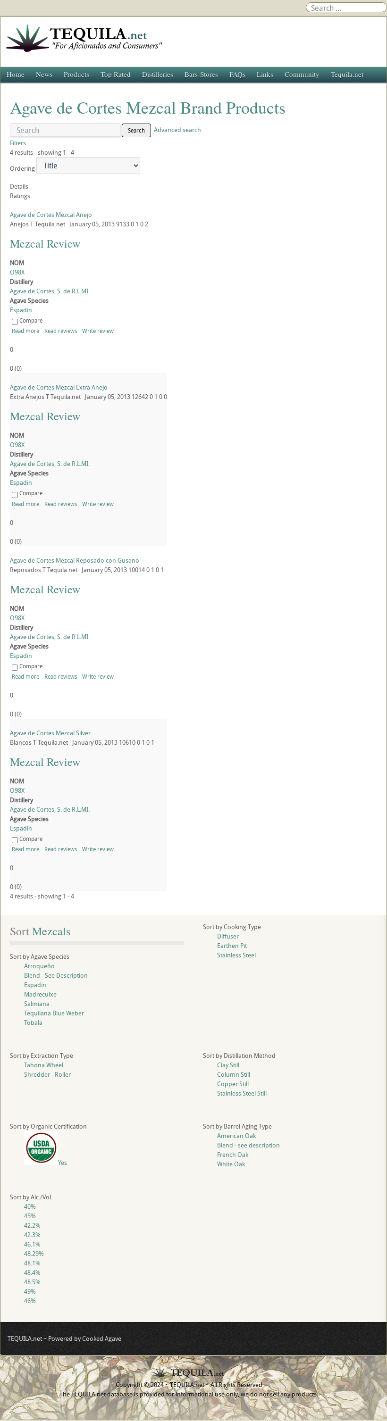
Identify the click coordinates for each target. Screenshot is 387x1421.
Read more (25, 330)
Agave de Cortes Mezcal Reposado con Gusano (74, 560)
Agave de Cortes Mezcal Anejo (51, 214)
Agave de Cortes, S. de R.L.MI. (50, 291)
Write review (98, 330)
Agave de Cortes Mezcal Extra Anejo (59, 387)
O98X (17, 272)
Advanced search (177, 129)
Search (136, 130)
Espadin (21, 310)
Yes (62, 1162)
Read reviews (60, 330)
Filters (18, 143)
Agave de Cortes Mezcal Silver (50, 733)
